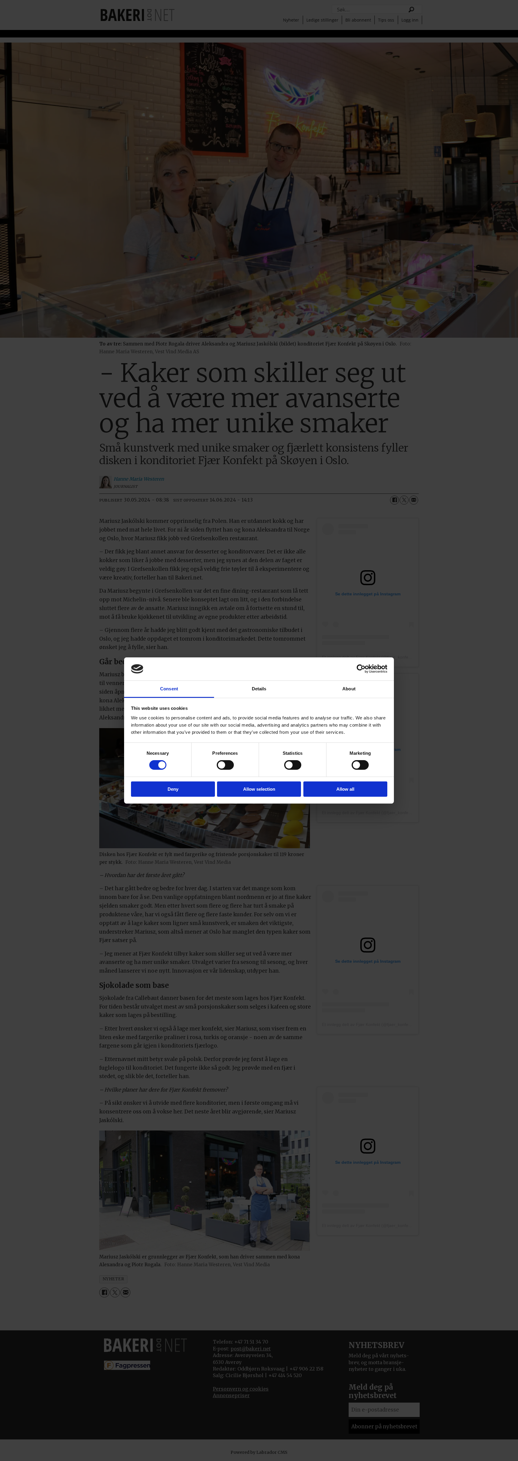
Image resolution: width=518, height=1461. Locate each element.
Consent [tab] (169, 688)
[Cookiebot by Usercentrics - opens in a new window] (361, 668)
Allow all (345, 789)
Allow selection (259, 789)
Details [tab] (259, 688)
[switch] (225, 765)
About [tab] (349, 688)
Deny (173, 789)
